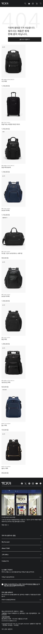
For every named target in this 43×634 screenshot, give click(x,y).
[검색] (25, 3)
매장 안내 (5, 525)
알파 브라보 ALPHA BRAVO (8, 79)
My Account (6, 542)
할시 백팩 (4, 425)
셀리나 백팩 (5, 468)
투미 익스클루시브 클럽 (9, 535)
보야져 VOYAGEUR (6, 423)
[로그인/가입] (33, 3)
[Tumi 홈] (5, 3)
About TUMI (6, 548)
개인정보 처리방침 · (8, 625)
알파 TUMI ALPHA (6, 122)
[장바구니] (37, 3)
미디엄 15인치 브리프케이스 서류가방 (12, 253)
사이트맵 (16, 625)
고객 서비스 (5, 554)
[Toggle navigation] (40, 3)
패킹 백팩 (4, 339)
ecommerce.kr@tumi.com (9, 620)
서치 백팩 (4, 81)
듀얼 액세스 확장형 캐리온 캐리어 (11, 124)
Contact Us (5, 561)
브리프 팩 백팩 (6, 210)
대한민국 (10, 629)
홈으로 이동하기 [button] (25, 39)
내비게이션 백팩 (6, 382)
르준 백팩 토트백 (6, 167)
